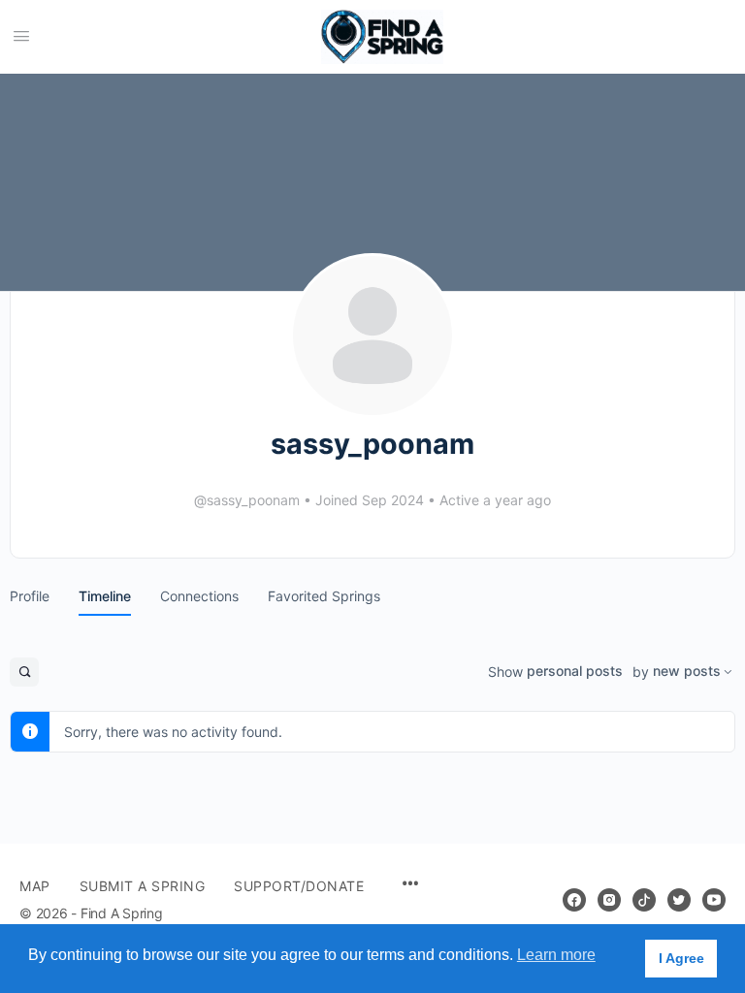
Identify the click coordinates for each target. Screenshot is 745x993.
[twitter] (679, 900)
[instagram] (609, 900)
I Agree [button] (681, 958)
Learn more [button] (556, 954)
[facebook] (574, 900)
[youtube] (714, 900)
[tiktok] (644, 900)
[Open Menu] (21, 35)
